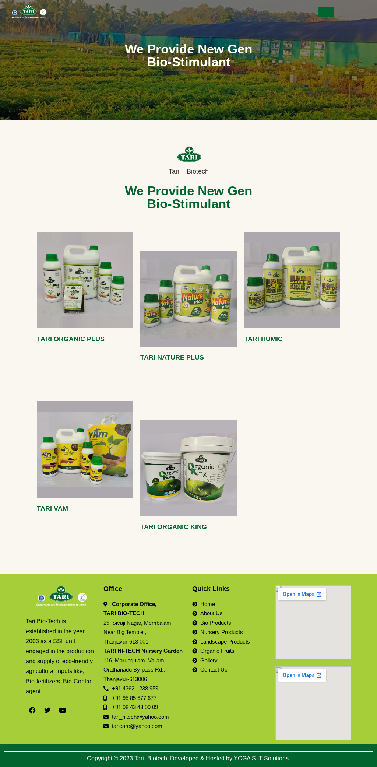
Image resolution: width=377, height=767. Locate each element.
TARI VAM (52, 508)
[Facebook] (32, 710)
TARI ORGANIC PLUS (71, 339)
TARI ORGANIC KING (173, 526)
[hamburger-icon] (326, 12)
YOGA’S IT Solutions (261, 758)
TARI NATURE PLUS (172, 357)
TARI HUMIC (263, 339)
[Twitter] (47, 710)
